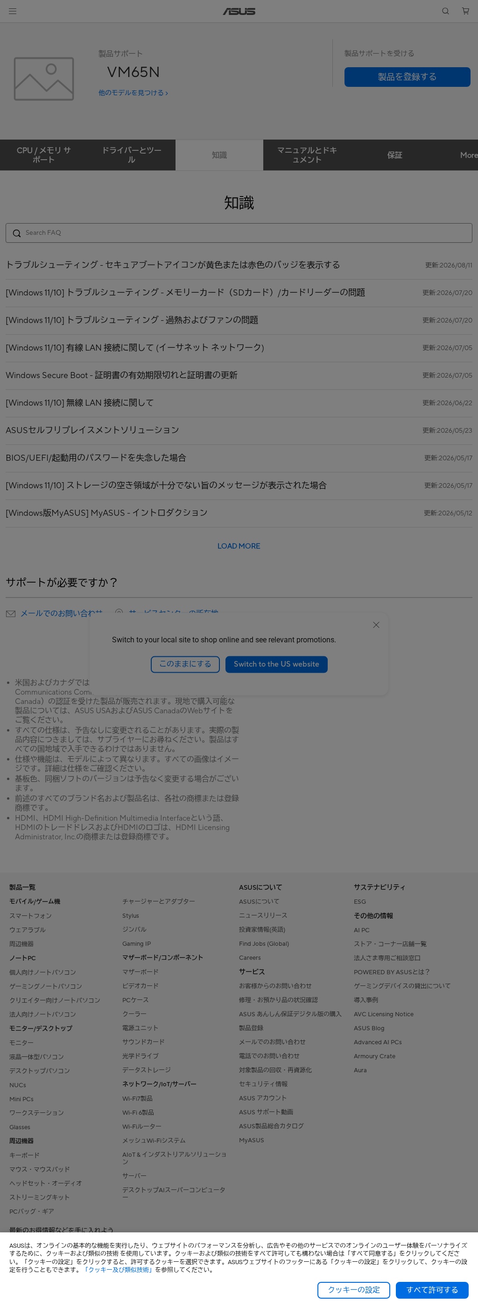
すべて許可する (432, 1290)
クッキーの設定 (354, 1290)
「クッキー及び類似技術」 (118, 1269)
